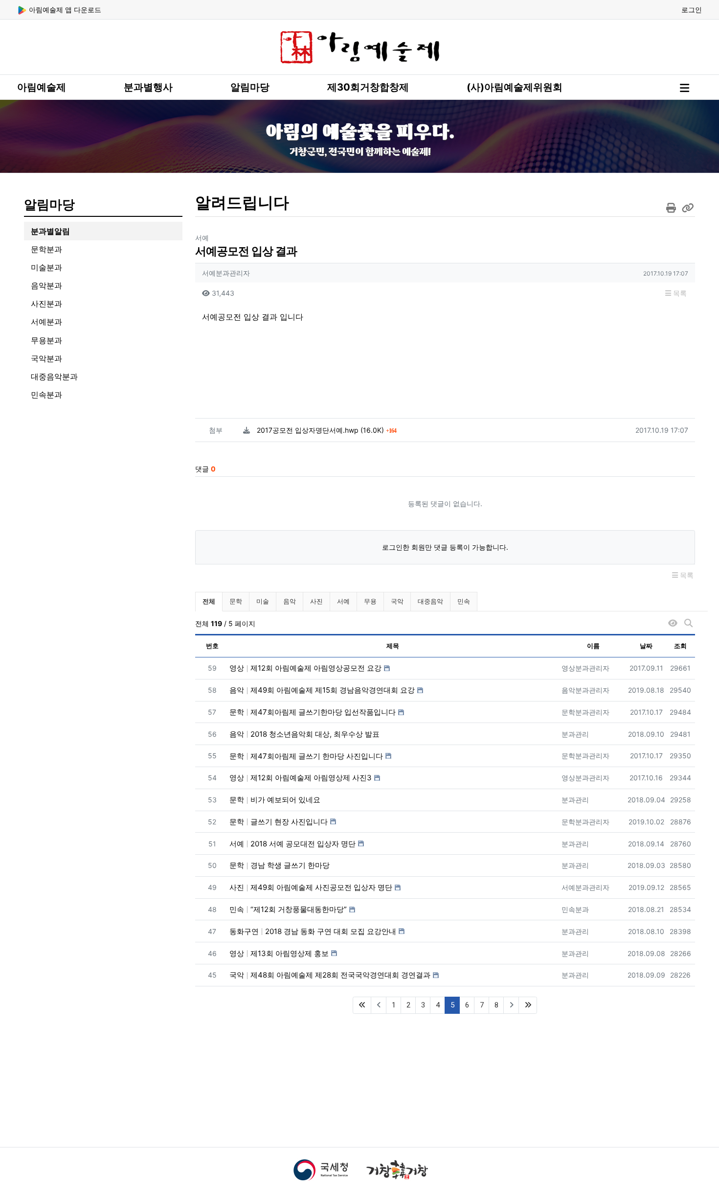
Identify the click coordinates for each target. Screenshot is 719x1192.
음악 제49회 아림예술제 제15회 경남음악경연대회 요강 (322, 690)
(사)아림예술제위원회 (514, 87)
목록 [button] (679, 293)
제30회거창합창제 (368, 87)
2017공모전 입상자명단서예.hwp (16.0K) (326, 430)
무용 (370, 601)
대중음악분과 (54, 376)
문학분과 (46, 249)
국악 (397, 601)
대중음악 (430, 601)
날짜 (646, 646)
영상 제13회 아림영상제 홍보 (279, 953)
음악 (289, 601)
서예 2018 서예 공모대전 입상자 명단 (292, 843)
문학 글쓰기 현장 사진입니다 (278, 821)
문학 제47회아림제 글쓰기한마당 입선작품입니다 (312, 712)
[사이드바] (684, 88)
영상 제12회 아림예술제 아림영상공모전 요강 (305, 668)
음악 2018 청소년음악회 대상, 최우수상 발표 (304, 734)
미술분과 (46, 267)
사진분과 (46, 303)
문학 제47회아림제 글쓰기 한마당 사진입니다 (306, 756)
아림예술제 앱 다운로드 (64, 9)
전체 (208, 601)
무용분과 (46, 340)
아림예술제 (41, 87)
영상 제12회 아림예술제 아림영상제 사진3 (300, 777)
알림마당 (250, 87)
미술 (262, 601)
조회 (680, 646)
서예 (343, 601)
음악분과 (46, 285)
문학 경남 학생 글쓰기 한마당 (279, 865)
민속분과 (46, 394)
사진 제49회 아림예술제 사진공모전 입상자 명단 (310, 887)
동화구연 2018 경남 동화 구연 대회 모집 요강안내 (312, 931)
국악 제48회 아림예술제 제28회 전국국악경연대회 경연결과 (329, 975)
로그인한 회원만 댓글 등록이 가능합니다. (445, 547)
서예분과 (46, 322)
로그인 (691, 9)
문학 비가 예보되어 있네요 (274, 799)
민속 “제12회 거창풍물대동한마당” (288, 909)
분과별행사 (148, 87)
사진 (316, 601)
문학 (235, 601)
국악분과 (46, 358)
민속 (463, 601)
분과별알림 (50, 231)
